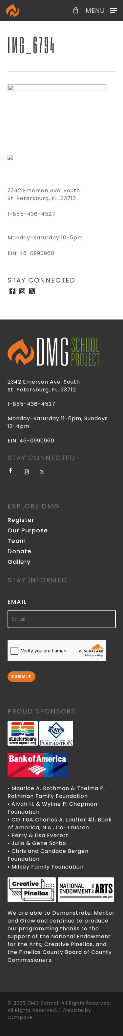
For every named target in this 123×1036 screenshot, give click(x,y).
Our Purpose (28, 530)
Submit (21, 676)
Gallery (19, 562)
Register (21, 520)
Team (17, 541)
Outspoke (20, 1017)
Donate (19, 551)
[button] (101, 10)
